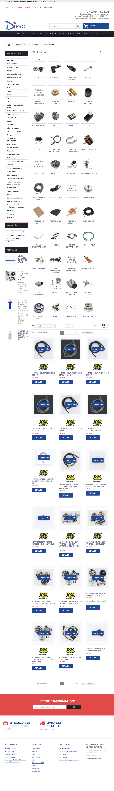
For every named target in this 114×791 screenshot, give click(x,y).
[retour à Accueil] (9, 45)
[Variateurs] (88, 308)
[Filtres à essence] (72, 212)
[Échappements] (55, 188)
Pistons (55, 293)
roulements (10, 242)
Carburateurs (38, 125)
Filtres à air (55, 221)
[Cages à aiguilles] (88, 92)
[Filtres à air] (55, 212)
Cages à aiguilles (88, 102)
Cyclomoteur (22, 33)
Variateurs (88, 317)
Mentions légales (10, 757)
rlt (23, 232)
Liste (107, 327)
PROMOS (94, 33)
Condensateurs (88, 149)
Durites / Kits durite (39, 198)
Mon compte (65, 745)
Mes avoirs (62, 754)
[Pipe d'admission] (39, 284)
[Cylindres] (72, 164)
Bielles (88, 78)
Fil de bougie (88, 221)
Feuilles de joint (39, 222)
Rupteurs (55, 317)
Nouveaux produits (11, 748)
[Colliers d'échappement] (72, 140)
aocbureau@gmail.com (93, 758)
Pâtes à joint (88, 269)
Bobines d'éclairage (55, 102)
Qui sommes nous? (80, 18)
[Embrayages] (88, 188)
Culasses (55, 173)
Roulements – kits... (39, 318)
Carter (55, 125)
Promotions (35, 768)
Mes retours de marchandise (68, 751)
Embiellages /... (72, 197)
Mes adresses (63, 757)
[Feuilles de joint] (39, 212)
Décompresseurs (89, 173)
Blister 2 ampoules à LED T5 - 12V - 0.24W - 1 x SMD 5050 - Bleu (23, 305)
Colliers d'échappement (72, 150)
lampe (13, 235)
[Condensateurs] (88, 140)
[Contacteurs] (39, 164)
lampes (8, 232)
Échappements (55, 197)
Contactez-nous (10, 754)
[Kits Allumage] (39, 260)
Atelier (85, 33)
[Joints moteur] (88, 236)
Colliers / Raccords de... (55, 150)
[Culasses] (55, 164)
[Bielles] (88, 68)
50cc (42, 33)
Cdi (88, 125)
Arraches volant (71, 79)
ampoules (21, 235)
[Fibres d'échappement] (39, 236)
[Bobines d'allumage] (39, 92)
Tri (33, 326)
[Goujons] (55, 236)
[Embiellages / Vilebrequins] (72, 188)
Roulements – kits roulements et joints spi (15, 206)
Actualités (93, 18)
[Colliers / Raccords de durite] (55, 140)
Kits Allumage (38, 269)
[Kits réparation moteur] (55, 260)
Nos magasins (9, 751)
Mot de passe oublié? (43, 7)
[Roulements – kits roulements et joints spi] (39, 308)
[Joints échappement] (72, 236)
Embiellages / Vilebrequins (12, 139)
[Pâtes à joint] (88, 260)
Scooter (34, 33)
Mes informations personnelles (69, 760)
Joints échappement (72, 246)
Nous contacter (103, 18)
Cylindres (71, 173)
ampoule (17, 232)
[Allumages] (39, 68)
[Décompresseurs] (88, 164)
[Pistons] (55, 284)
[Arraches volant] (72, 68)
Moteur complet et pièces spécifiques (13, 183)
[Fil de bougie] (88, 212)
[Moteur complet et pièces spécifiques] (72, 260)
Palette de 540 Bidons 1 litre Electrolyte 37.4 (23, 335)
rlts (7, 235)
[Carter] (55, 116)
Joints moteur (88, 245)
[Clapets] (72, 116)
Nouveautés (10, 33)
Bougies (71, 101)
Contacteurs (39, 173)
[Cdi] (88, 116)
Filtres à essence (72, 222)
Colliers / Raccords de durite (15, 106)
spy (7, 238)
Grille (103, 327)
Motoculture (36, 771)
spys (17, 238)
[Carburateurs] (39, 116)
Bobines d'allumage (39, 102)
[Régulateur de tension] (72, 284)
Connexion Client (23, 7)
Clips (39, 149)
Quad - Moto (51, 33)
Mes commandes (64, 748)
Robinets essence (88, 294)
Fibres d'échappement (39, 246)
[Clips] (39, 140)
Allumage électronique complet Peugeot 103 (24, 276)
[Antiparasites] (55, 68)
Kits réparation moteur (55, 271)
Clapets (71, 125)
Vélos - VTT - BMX (73, 33)
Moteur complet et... (72, 270)
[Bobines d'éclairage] (55, 92)
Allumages (39, 78)
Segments (71, 317)
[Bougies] (72, 92)
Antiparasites (55, 78)
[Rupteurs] (55, 308)
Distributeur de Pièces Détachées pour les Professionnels (15, 761)
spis (12, 238)
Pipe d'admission (38, 294)
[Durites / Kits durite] (39, 188)
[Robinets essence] (88, 284)
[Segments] (72, 308)
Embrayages (88, 197)
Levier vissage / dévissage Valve (22, 259)
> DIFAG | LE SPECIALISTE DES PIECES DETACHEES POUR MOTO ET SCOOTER (30, 1)
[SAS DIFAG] (15, 25)
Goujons (55, 245)
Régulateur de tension (71, 294)
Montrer (61, 326)
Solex (61, 33)
